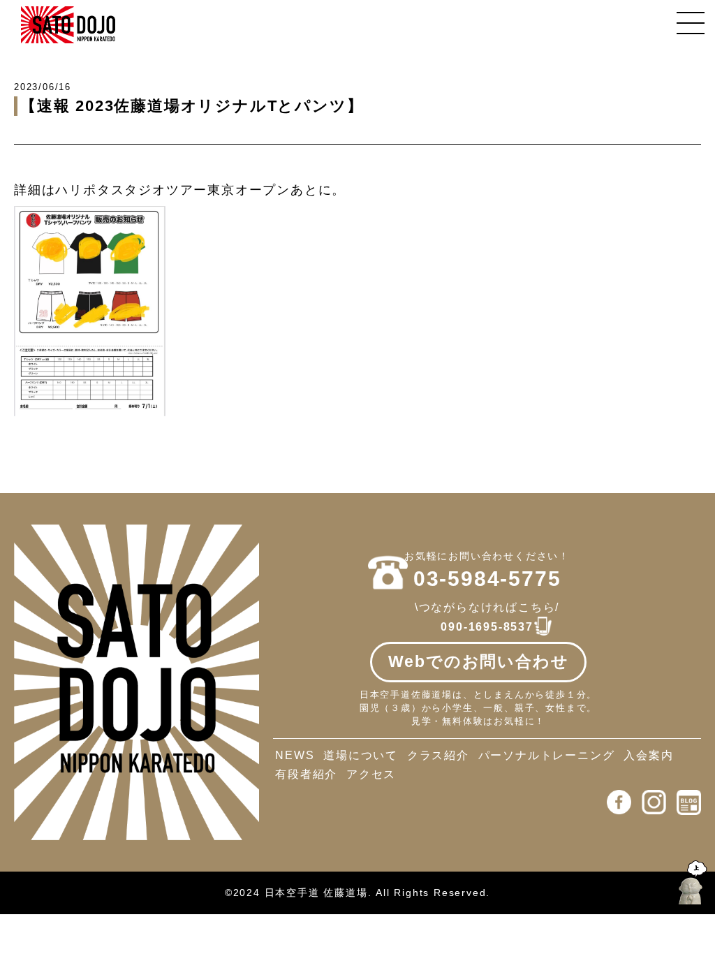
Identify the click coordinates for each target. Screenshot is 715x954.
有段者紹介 (306, 774)
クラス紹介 (438, 755)
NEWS (294, 755)
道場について (360, 755)
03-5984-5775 (487, 578)
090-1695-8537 (487, 627)
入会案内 (648, 755)
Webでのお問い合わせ (478, 661)
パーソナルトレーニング (546, 755)
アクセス (371, 774)
